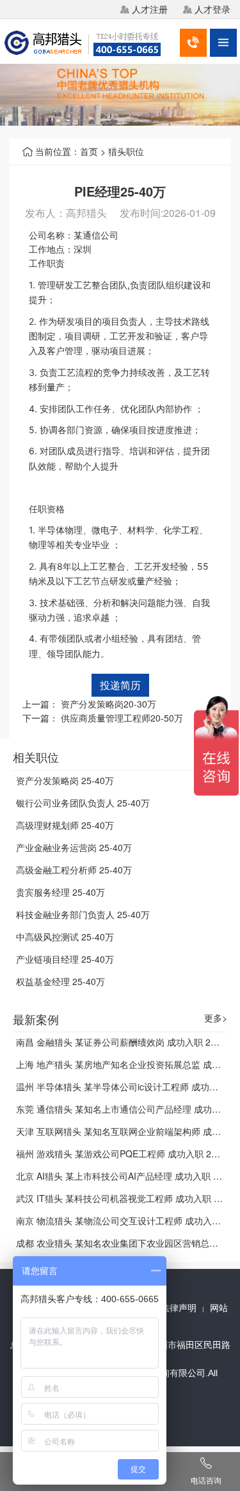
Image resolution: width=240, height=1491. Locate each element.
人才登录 (212, 9)
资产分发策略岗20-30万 (108, 703)
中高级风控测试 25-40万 (65, 936)
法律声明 (178, 1308)
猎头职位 (126, 151)
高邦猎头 (86, 212)
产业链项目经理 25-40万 (65, 959)
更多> (215, 1018)
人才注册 (150, 9)
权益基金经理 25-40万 (60, 981)
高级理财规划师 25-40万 (65, 825)
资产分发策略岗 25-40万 (65, 780)
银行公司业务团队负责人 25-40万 (83, 802)
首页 (89, 151)
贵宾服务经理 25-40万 (60, 892)
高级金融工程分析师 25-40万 (74, 869)
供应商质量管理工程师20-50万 (122, 717)
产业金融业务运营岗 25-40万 (74, 847)
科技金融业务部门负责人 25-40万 (83, 914)
